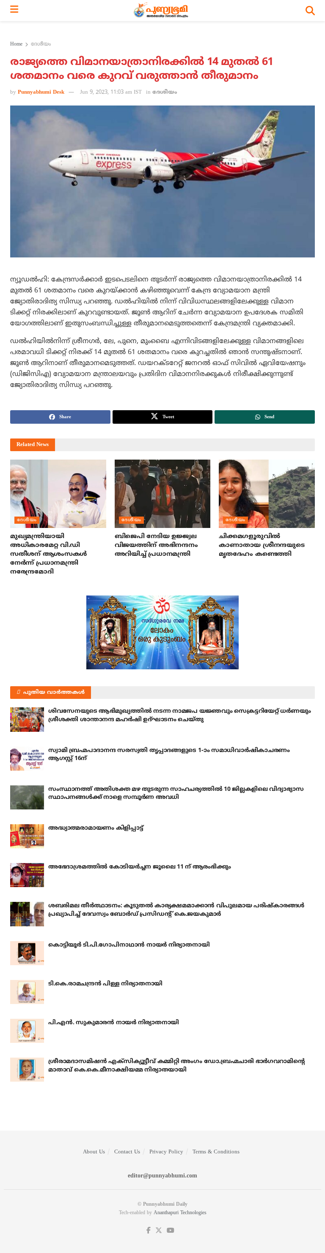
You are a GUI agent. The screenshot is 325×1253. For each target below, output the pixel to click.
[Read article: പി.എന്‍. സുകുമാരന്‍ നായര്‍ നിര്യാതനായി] (27, 1031)
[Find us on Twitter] (158, 1231)
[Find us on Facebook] (148, 1231)
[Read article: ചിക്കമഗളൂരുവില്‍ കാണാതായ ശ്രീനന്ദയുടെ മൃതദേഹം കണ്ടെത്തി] (267, 494)
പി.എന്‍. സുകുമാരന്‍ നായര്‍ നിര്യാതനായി (113, 1022)
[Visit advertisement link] (162, 632)
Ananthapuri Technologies (180, 1213)
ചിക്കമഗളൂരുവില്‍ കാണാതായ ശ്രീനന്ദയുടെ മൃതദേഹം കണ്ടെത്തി (261, 545)
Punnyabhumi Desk (41, 92)
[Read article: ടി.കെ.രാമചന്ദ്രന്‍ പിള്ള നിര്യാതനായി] (27, 992)
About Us (94, 1152)
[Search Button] (310, 10)
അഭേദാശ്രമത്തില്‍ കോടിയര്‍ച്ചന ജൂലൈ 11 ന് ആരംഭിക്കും (139, 867)
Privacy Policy (166, 1152)
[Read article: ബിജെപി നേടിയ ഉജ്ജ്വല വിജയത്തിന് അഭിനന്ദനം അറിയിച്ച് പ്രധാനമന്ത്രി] (163, 494)
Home (16, 44)
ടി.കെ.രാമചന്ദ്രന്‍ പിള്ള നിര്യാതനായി (105, 984)
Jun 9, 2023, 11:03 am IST (111, 92)
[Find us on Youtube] (170, 1231)
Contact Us (127, 1152)
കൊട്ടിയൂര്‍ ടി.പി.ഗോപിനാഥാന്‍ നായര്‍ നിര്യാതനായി (128, 945)
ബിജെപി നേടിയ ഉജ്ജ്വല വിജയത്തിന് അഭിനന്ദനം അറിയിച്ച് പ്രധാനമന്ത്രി (156, 545)
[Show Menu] (14, 10)
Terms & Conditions (216, 1152)
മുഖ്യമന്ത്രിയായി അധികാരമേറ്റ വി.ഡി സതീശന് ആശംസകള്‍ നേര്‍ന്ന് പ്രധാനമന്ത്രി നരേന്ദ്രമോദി (48, 554)
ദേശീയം (41, 44)
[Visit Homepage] (162, 10)
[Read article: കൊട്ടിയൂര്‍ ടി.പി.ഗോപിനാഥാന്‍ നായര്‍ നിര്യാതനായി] (27, 953)
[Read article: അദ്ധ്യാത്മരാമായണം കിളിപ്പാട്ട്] (27, 836)
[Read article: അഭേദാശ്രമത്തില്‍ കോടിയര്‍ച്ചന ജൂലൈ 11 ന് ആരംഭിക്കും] (27, 875)
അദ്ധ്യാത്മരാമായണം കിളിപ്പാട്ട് (95, 828)
